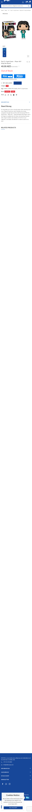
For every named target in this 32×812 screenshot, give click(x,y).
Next (4, 46)
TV (8, 10)
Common (7, 91)
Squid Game (25, 88)
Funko (13, 91)
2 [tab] (4, 52)
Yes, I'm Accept (13, 807)
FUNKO (5, 88)
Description (5, 102)
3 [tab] (4, 55)
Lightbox (28, 56)
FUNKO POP (11, 88)
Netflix (15, 88)
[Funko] (20, 76)
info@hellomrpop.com (8, 764)
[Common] (7, 76)
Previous (5, 13)
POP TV (20, 88)
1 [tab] (4, 49)
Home (2, 10)
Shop (6, 10)
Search (29, 6)
